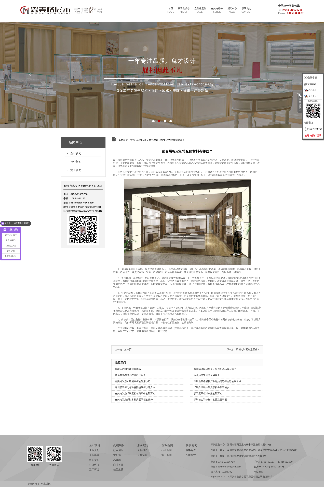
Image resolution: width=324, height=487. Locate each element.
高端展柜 (119, 445)
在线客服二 (313, 96)
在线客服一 (313, 90)
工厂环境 (94, 469)
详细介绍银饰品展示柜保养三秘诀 (211, 387)
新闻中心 (232, 8)
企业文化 (94, 450)
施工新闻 (75, 170)
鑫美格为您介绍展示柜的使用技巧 (132, 381)
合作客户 (142, 450)
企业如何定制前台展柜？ (207, 375)
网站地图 (258, 471)
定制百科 (141, 140)
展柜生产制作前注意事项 (128, 369)
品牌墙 (117, 459)
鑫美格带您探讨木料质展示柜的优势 (134, 399)
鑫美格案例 (200, 8)
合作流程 (142, 455)
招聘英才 (191, 455)
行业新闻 (75, 161)
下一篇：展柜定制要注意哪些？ (243, 349)
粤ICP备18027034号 (273, 466)
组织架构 (94, 459)
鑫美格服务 (217, 8)
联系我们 (246, 8)
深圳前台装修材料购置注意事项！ (211, 399)
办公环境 (94, 464)
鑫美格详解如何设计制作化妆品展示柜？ (215, 369)
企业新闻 (75, 153)
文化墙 (117, 455)
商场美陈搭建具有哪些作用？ (130, 375)
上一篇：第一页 (123, 349)
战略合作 (191, 450)
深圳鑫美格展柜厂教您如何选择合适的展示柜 (217, 381)
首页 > (133, 140)
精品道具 (118, 469)
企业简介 (95, 445)
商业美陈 (118, 464)
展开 (300, 103)
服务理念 (143, 445)
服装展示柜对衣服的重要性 (208, 393)
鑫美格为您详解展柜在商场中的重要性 (135, 393)
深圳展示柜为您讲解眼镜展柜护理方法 (135, 387)
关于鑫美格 (184, 8)
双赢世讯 (227, 471)
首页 (170, 8)
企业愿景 (94, 455)
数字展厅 (118, 450)
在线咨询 (191, 445)
